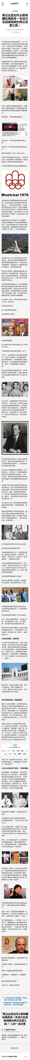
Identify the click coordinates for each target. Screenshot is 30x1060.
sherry (10, 29)
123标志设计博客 (12, 1056)
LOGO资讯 (15, 11)
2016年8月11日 (20, 29)
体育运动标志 (10, 258)
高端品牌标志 (9, 740)
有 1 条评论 (16, 32)
